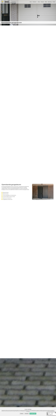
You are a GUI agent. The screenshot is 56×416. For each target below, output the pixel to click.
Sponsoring (50, 1)
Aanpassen (26, 413)
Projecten (42, 1)
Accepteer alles (33, 413)
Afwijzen (21, 413)
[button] (55, 412)
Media (46, 1)
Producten (34, 1)
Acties (39, 1)
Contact (53, 1)
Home (31, 1)
